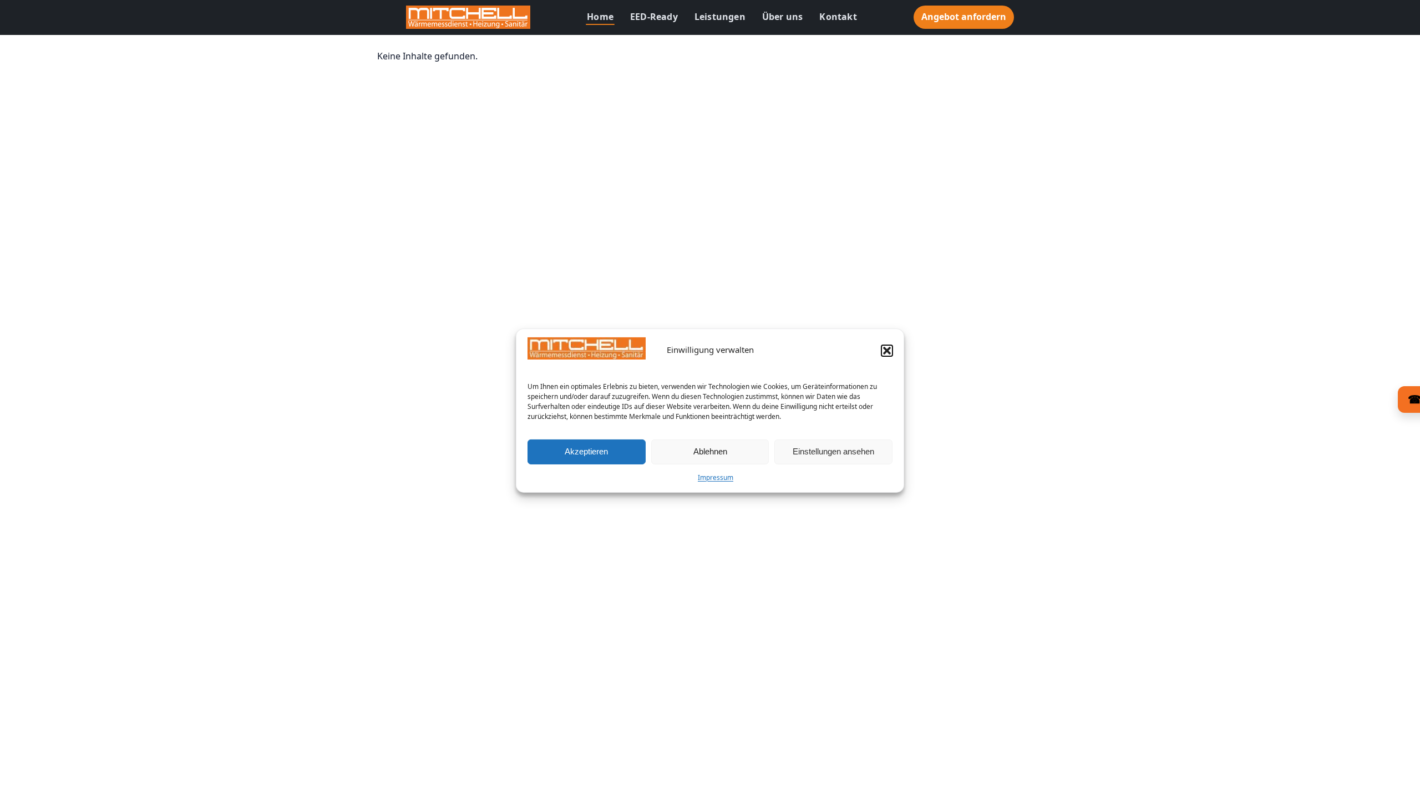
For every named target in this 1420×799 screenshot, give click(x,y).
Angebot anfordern (963, 17)
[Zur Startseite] (468, 17)
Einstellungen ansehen (833, 451)
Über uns (782, 17)
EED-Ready (654, 17)
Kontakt (837, 17)
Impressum (715, 477)
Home (600, 17)
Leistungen (720, 17)
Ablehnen (710, 451)
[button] (886, 350)
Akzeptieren (586, 451)
